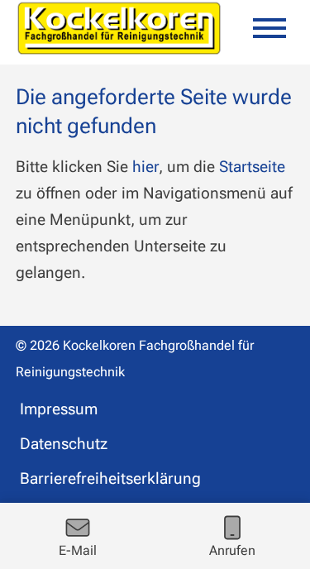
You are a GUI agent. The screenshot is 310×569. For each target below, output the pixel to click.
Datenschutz (63, 443)
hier (145, 166)
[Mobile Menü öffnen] (269, 28)
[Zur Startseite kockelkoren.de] (119, 28)
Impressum (59, 408)
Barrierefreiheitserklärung (110, 478)
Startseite (252, 166)
